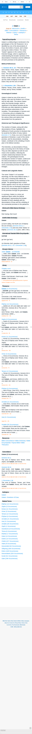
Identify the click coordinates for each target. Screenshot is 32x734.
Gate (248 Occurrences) (9, 558)
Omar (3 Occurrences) (9, 511)
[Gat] (2, 331)
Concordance (13, 30)
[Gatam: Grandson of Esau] (30, 331)
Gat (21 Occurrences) (9, 521)
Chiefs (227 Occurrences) (10, 541)
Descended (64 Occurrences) (11, 546)
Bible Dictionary (20, 441)
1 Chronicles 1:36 (9, 85)
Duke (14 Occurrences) (9, 536)
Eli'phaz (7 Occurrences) (10, 534)
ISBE (6, 30)
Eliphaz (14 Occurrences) (10, 504)
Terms (16, 34)
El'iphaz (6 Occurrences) (10, 516)
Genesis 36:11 (18, 226)
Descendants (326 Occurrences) (12, 553)
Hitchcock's (15, 28)
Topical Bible (16, 443)
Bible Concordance (8, 441)
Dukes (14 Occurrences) (10, 539)
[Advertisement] (18, 594)
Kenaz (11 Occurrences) (10, 509)
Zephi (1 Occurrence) (9, 526)
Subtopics (21, 32)
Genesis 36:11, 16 (9, 68)
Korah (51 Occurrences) (9, 556)
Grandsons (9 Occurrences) (11, 529)
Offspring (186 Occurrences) (11, 548)
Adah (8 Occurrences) (9, 543)
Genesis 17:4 (6, 135)
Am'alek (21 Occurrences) (10, 519)
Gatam (4, 495)
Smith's (23, 28)
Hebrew (8, 32)
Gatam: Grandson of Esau (10, 497)
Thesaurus (22, 30)
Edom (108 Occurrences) (10, 551)
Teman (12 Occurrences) (10, 514)
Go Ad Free (3, 730)
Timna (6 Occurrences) (9, 531)
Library (15, 32)
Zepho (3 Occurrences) (9, 506)
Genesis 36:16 (12, 230)
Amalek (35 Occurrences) (10, 524)
